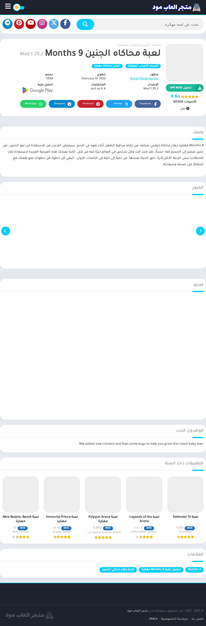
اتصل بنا (197, 619)
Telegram (59, 103)
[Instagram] (42, 24)
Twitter (118, 103)
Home (156, 45)
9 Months (194, 569)
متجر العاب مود (137, 611)
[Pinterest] (19, 24)
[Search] (85, 24)
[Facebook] (65, 24)
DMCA (153, 619)
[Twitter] (54, 24)
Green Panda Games (144, 79)
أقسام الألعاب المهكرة (133, 45)
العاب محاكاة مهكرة (107, 65)
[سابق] (200, 231)
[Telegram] (8, 24)
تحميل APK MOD (180, 87)
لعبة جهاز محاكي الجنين (118, 569)
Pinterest (88, 103)
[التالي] (5, 231)
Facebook (145, 103)
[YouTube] (31, 24)
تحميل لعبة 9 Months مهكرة (161, 569)
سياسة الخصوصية (174, 619)
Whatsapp (30, 103)
